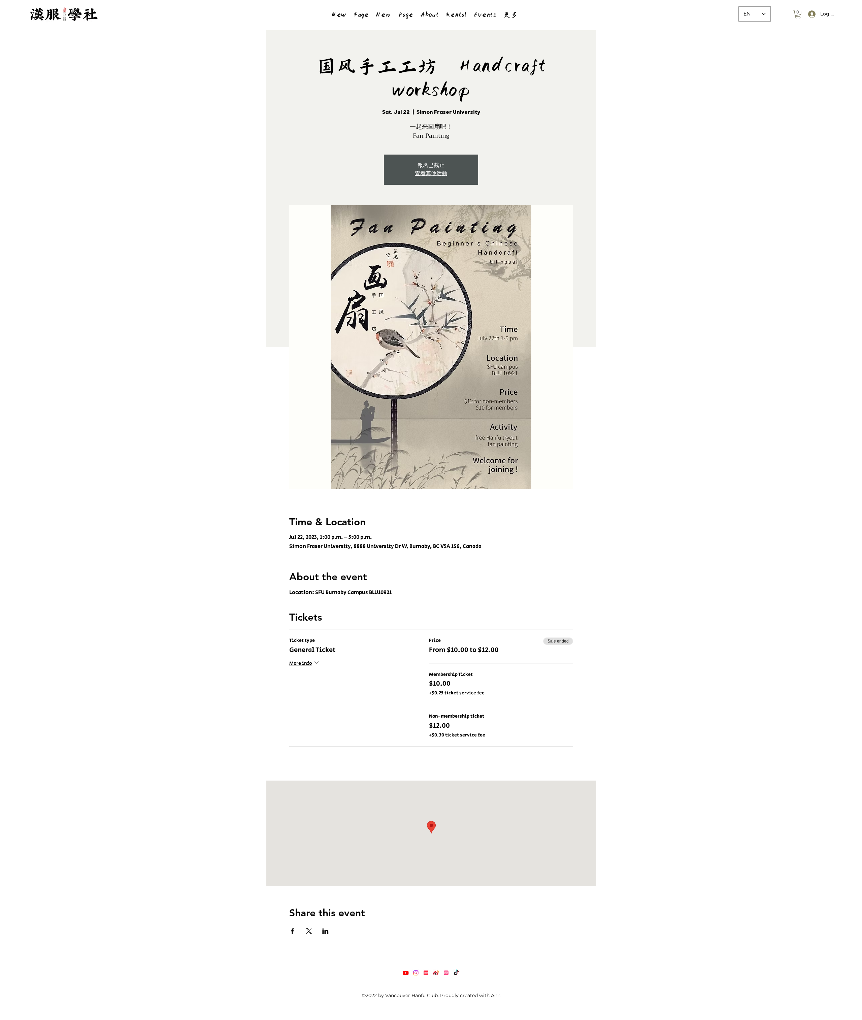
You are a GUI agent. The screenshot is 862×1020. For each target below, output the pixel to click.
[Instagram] (415, 972)
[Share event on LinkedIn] (325, 931)
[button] (456, 14)
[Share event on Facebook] (292, 931)
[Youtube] (405, 972)
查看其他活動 (431, 173)
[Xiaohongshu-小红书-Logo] (426, 972)
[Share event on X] (309, 931)
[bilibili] (446, 972)
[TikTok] (456, 972)
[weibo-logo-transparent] (436, 972)
